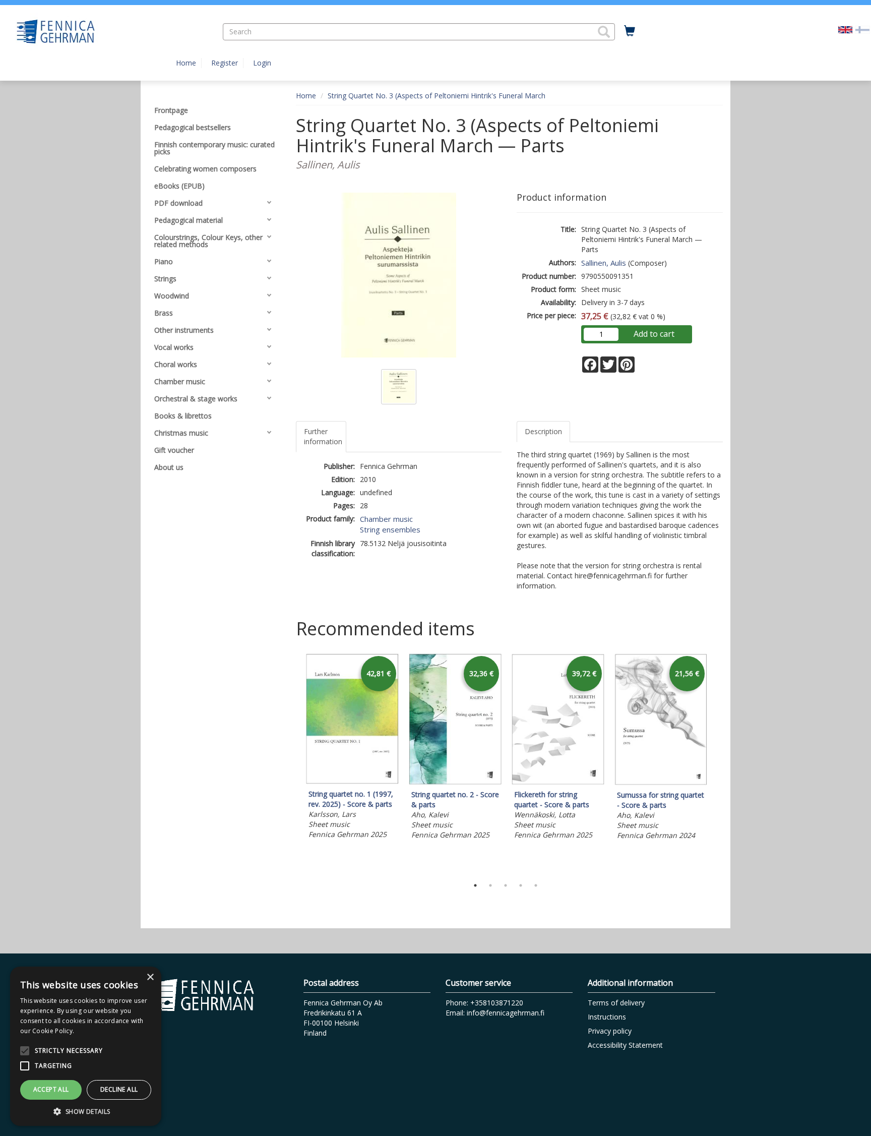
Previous (293, 763)
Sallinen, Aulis (603, 263)
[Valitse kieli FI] (862, 29)
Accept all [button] (51, 1089)
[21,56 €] (660, 782)
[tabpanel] (352, 747)
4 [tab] (521, 885)
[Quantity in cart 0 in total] (629, 31)
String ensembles (390, 529)
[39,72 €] (558, 782)
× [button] (150, 977)
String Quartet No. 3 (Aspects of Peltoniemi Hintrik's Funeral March (436, 95)
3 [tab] (506, 885)
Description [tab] (543, 431)
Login (262, 63)
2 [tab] (490, 885)
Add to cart (654, 333)
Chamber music (386, 519)
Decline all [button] (119, 1089)
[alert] (85, 1046)
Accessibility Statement (625, 1045)
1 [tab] (475, 885)
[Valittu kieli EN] (845, 29)
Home (186, 63)
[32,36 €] (455, 782)
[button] (604, 32)
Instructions (607, 1017)
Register (224, 63)
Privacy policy (610, 1031)
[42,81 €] (352, 781)
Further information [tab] (323, 436)
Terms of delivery (616, 1002)
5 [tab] (536, 885)
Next (718, 763)
